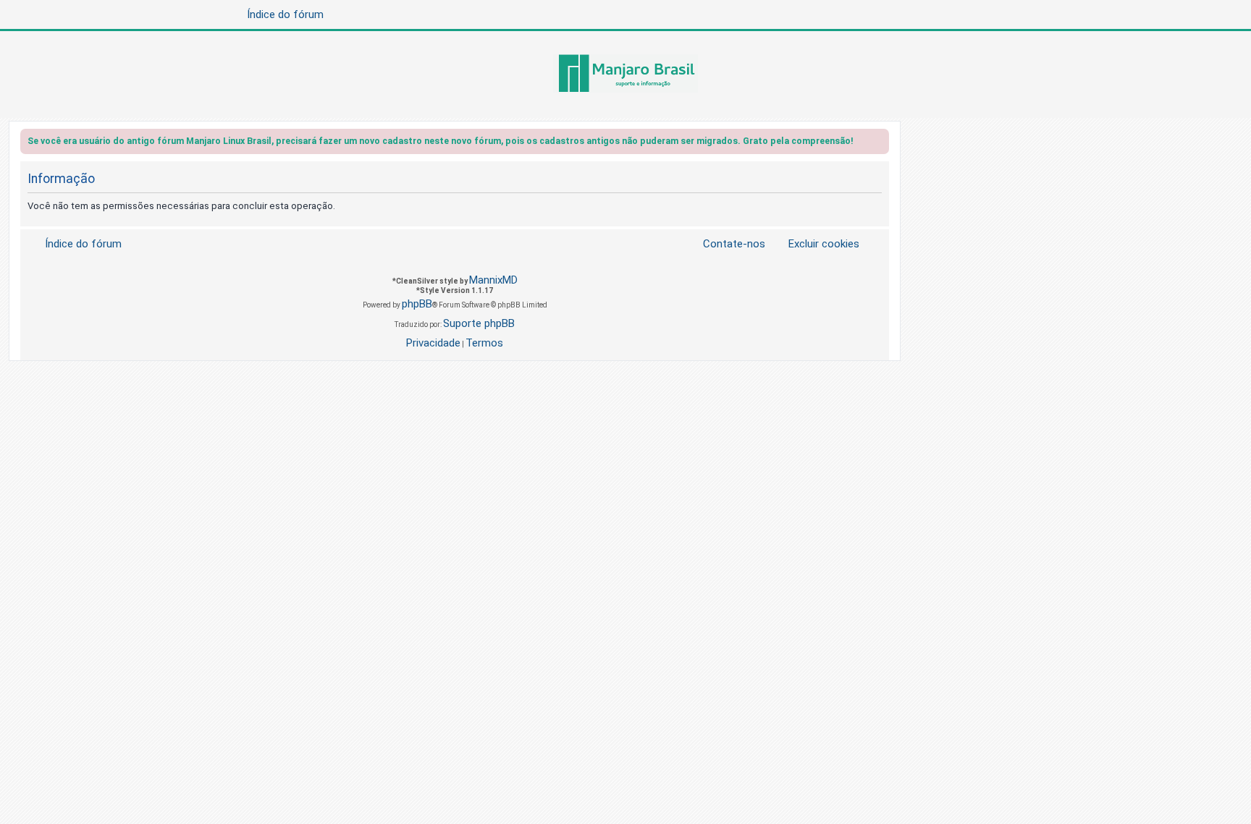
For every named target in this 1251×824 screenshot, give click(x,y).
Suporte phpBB (479, 323)
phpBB (417, 303)
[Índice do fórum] (625, 74)
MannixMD (493, 279)
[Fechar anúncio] (879, 144)
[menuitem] (815, 244)
